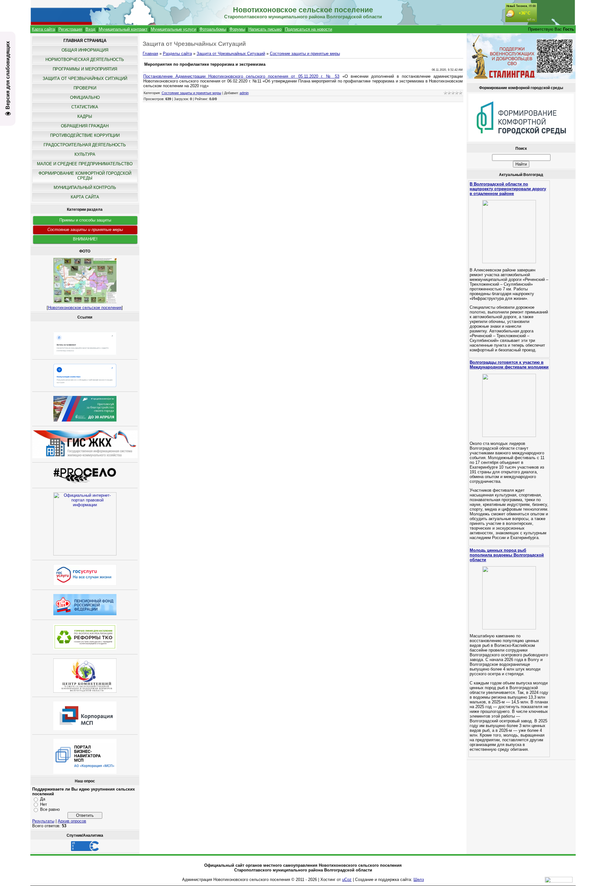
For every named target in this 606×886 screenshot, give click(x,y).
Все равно (50, 809)
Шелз (418, 879)
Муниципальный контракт (123, 29)
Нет (43, 804)
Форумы (237, 29)
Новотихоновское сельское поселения (85, 307)
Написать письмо (265, 29)
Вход (90, 29)
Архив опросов (72, 821)
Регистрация (70, 29)
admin (244, 93)
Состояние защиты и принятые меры (85, 229)
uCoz (347, 879)
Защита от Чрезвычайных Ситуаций (231, 53)
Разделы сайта (177, 53)
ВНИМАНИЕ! (85, 239)
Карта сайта (43, 29)
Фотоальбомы (212, 29)
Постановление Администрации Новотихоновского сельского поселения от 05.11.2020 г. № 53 (241, 76)
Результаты (43, 821)
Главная (150, 53)
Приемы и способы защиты (85, 220)
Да (42, 799)
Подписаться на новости (308, 29)
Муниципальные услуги (173, 29)
